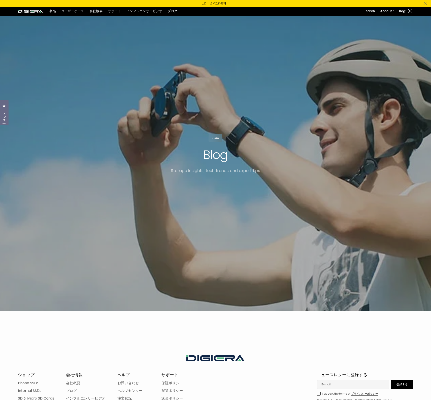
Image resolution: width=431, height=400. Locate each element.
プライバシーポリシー (364, 394)
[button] (387, 11)
